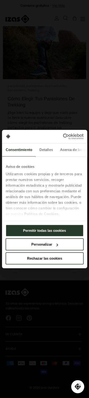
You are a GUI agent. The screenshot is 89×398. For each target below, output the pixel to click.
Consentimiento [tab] (18, 150)
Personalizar (41, 244)
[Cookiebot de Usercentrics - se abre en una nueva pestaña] (63, 136)
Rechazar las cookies (44, 258)
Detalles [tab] (46, 150)
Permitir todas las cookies (44, 230)
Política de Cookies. (41, 214)
